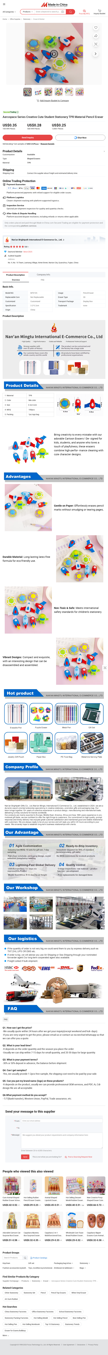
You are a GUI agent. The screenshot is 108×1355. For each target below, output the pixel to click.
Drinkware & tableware (63, 1268)
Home (5, 19)
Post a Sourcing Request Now (78, 1157)
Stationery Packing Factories (16, 1318)
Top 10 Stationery (52, 1324)
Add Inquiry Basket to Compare (54, 100)
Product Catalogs (39, 1258)
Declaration (81, 1345)
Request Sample (47, 144)
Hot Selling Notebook (31, 1324)
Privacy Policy (93, 1345)
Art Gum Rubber (11, 1299)
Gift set (31, 1263)
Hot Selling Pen (11, 1324)
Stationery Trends (72, 1324)
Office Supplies (15, 19)
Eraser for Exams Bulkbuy (15, 1330)
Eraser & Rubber (39, 19)
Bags (82, 1268)
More (5, 1335)
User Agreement (68, 1345)
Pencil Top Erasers (58, 1292)
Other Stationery (11, 1292)
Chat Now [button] (82, 137)
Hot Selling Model (41, 1318)
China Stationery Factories (15, 1311)
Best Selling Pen (79, 1318)
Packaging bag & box (62, 1263)
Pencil (43, 1292)
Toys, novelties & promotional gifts (42, 1268)
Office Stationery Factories (42, 1311)
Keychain (6, 1263)
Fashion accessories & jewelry (15, 1268)
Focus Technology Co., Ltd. (36, 1345)
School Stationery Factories (70, 1311)
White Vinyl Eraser (79, 1292)
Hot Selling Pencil (60, 1318)
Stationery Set (29, 1292)
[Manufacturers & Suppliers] (54, 4)
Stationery (26, 19)
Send (25, 1157)
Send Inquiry (28, 137)
